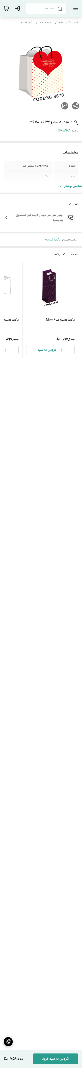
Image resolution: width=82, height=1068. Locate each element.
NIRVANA (64, 131)
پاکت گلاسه (26, 23)
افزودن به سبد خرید (55, 1059)
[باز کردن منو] (74, 8)
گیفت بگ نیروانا (68, 23)
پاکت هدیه (46, 23)
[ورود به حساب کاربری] (18, 8)
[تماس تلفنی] (8, 1041)
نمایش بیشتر (73, 186)
